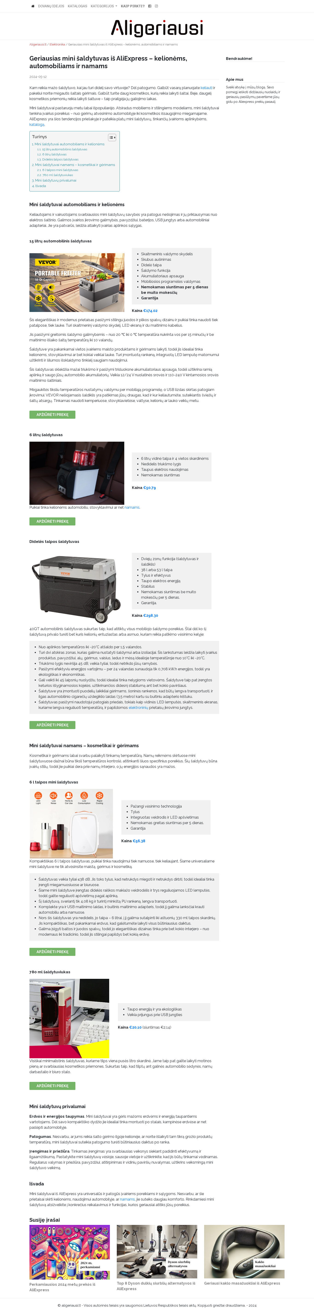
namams (132, 507)
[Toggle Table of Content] (110, 137)
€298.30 (150, 615)
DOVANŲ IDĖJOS (51, 6)
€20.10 (135, 1027)
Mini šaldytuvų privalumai (55, 180)
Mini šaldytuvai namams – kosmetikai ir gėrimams (75, 165)
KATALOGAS (77, 6)
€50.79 (149, 488)
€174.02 (150, 311)
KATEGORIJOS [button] (102, 6)
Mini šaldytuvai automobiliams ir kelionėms (69, 144)
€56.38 (139, 841)
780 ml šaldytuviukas (58, 175)
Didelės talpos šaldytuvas (60, 159)
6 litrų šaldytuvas (54, 154)
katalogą (36, 124)
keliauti (206, 88)
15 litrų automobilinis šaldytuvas (64, 149)
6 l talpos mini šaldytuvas (60, 170)
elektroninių (138, 707)
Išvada (40, 186)
